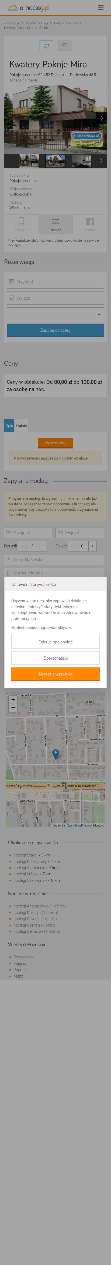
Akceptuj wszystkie (55, 674)
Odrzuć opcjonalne (56, 642)
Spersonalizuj (56, 658)
